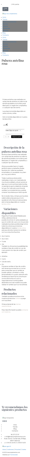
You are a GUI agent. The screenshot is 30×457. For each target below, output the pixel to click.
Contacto (5, 35)
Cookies (24, 449)
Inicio (4, 17)
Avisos (4, 449)
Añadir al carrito (16, 136)
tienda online (6, 204)
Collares (5, 26)
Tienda (4, 19)
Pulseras (5, 30)
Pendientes (6, 28)
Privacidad (18, 449)
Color (7, 130)
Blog (4, 33)
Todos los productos (9, 22)
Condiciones (10, 449)
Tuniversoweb (14, 454)
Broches (5, 24)
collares (17, 298)
